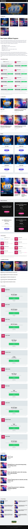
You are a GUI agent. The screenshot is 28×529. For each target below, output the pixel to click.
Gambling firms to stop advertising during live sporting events (20, 110)
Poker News (2, 124)
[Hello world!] (7, 103)
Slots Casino (7, 385)
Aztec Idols (21, 165)
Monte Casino (19, 69)
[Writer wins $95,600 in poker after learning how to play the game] (7, 120)
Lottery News (16, 124)
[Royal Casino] (3, 292)
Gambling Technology (4, 486)
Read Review (17, 65)
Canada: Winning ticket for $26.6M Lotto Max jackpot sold (20, 126)
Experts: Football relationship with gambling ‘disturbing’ (22, 510)
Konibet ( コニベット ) (6, 61)
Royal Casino (7, 289)
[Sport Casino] (3, 307)
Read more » (9, 458)
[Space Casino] (2, 86)
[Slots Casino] (3, 388)
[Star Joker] (6, 140)
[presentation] (24, 14)
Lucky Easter (7, 165)
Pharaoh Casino (19, 77)
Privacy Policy (11, 527)
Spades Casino (5, 69)
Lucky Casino (7, 402)
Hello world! (2, 109)
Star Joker (7, 146)
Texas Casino (7, 335)
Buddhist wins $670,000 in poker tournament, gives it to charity (8, 514)
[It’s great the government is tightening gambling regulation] (24, 191)
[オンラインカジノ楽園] (3, 1)
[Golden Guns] (21, 140)
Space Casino (5, 85)
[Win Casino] (15, 86)
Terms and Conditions (16, 527)
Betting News (16, 183)
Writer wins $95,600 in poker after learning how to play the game (6, 126)
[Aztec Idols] (21, 159)
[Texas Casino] (3, 338)
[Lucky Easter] (6, 159)
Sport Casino (7, 304)
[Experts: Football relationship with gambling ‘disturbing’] (16, 512)
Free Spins (6, 205)
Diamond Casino (5, 77)
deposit (21, 87)
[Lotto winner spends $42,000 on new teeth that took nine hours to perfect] (16, 517)
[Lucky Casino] (3, 405)
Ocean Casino (19, 61)
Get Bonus (6, 211)
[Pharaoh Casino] (15, 78)
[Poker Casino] (3, 322)
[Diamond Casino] (2, 78)
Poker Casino (7, 319)
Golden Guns (21, 146)
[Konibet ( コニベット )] (2, 240)
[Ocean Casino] (16, 240)
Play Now (24, 65)
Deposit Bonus (21, 203)
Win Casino (18, 85)
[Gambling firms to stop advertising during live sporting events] (21, 103)
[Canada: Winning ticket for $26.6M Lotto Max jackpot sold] (21, 120)
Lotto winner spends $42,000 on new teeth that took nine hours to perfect (22, 515)
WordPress (17, 526)
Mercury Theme (20, 526)
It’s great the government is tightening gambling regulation (24, 195)
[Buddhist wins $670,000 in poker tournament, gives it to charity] (2, 517)
